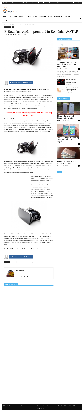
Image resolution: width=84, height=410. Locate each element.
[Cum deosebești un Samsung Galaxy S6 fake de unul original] (68, 130)
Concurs (67, 16)
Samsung (59, 135)
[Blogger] (17, 276)
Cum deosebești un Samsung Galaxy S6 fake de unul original (68, 140)
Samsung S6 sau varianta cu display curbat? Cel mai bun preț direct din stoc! (29, 113)
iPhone (58, 158)
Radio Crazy (48, 405)
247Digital (75, 405)
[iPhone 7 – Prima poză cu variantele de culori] (68, 153)
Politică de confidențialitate (54, 3)
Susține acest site (21, 3)
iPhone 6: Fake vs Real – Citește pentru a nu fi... (66, 117)
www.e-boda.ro (8, 251)
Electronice (42, 16)
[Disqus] (28, 337)
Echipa (44, 3)
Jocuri (35, 16)
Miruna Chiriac (20, 270)
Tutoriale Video (56, 405)
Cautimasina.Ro (40, 408)
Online (29, 16)
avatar (18, 262)
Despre (40, 3)
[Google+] (22, 276)
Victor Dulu (59, 165)
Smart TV (59, 59)
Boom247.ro (64, 405)
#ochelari (13, 262)
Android (21, 16)
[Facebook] (19, 276)
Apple (58, 113)
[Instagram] (25, 276)
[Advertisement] (52, 10)
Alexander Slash (40, 405)
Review (50, 16)
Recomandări (58, 16)
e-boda (23, 262)
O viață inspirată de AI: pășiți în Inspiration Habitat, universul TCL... (72, 89)
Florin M (59, 68)
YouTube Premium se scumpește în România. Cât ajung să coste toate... (72, 81)
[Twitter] (28, 276)
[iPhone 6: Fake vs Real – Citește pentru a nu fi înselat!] (68, 108)
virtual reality (30, 262)
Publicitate (28, 3)
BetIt (70, 405)
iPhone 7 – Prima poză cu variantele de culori (66, 163)
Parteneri (34, 3)
